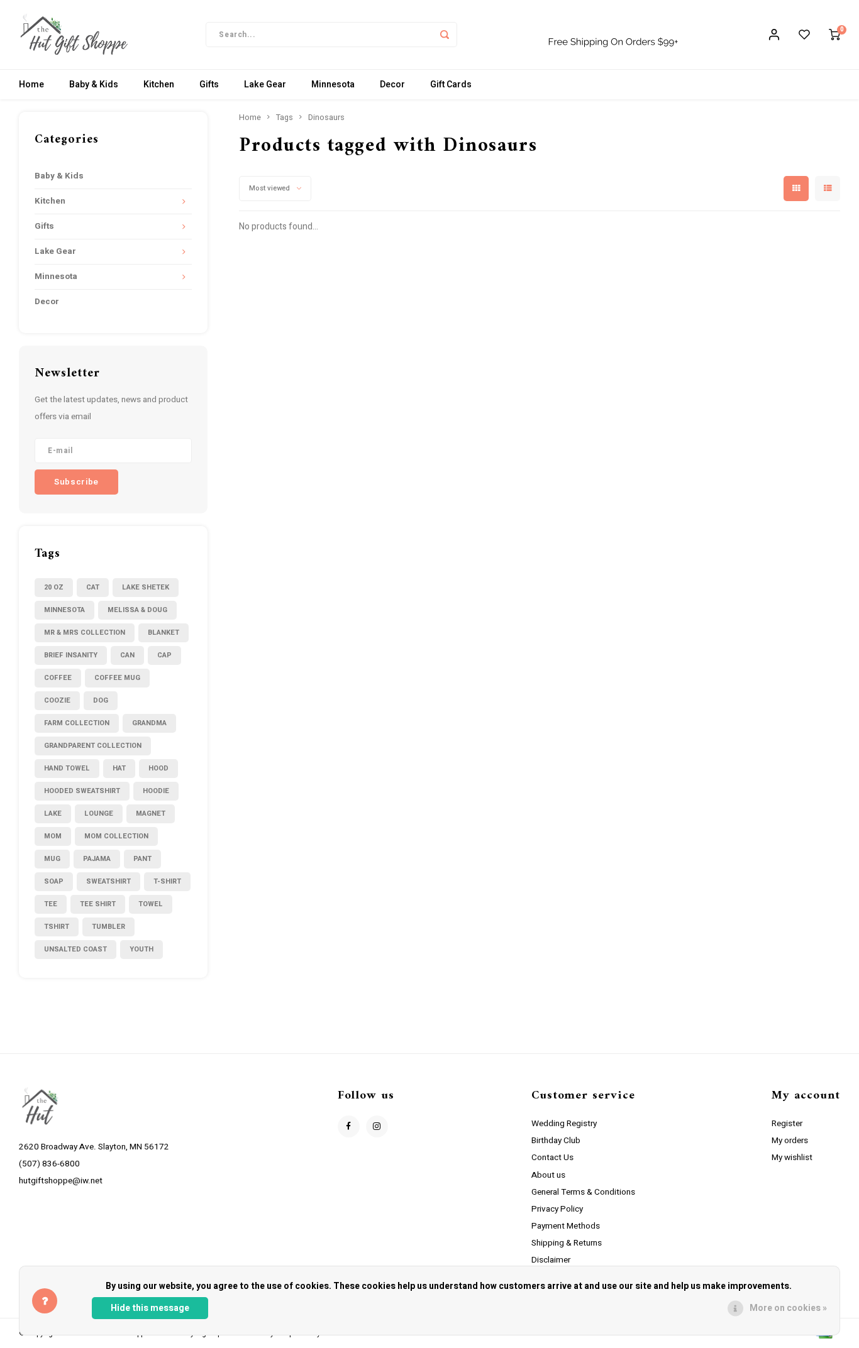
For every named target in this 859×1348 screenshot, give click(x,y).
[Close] (793, 516)
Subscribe (521, 754)
